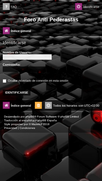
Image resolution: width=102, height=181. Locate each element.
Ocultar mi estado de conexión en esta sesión (37, 80)
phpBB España (47, 120)
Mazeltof (37, 124)
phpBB (30, 116)
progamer (17, 124)
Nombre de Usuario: (17, 52)
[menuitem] (10, 7)
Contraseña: (11, 64)
